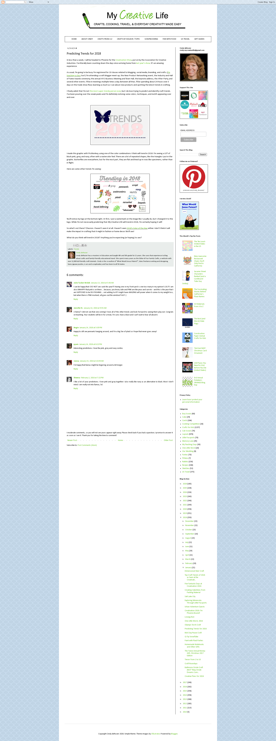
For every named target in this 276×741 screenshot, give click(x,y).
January (188, 568)
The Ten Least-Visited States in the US (200, 244)
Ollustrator (155, 734)
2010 (185, 712)
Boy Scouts (186, 414)
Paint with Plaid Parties (194, 641)
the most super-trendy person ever (105, 91)
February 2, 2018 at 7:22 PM (92, 378)
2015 (185, 691)
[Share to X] (80, 245)
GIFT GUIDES (199, 39)
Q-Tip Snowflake (191, 637)
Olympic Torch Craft (193, 625)
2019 (185, 513)
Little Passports (188, 438)
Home (120, 440)
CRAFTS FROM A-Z (105, 39)
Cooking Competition (191, 424)
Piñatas (185, 458)
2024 (185, 492)
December (189, 521)
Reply (76, 299)
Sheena (77, 378)
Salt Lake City (190, 596)
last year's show (143, 63)
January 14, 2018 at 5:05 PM (90, 328)
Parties (185, 455)
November (189, 525)
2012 (185, 704)
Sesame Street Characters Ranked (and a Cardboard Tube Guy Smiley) (194, 277)
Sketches (185, 468)
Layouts (185, 434)
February (189, 563)
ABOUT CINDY (87, 39)
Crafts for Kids (188, 427)
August (188, 538)
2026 (185, 484)
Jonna (76, 361)
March (188, 559)
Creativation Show (124, 60)
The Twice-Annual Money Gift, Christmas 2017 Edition (195, 653)
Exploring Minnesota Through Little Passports (196, 601)
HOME (74, 39)
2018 (185, 517)
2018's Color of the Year (137, 228)
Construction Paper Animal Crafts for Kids (200, 336)
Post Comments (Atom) (87, 445)
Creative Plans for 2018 (194, 676)
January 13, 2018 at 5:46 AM (102, 283)
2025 (185, 488)
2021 (185, 505)
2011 (185, 708)
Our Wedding (187, 451)
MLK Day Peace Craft (193, 633)
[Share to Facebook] (82, 245)
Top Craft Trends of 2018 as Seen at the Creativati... (195, 577)
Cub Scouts (186, 431)
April (187, 555)
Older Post (168, 440)
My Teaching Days (189, 444)
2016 (185, 687)
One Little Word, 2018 (194, 621)
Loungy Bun (189, 617)
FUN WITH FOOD (169, 39)
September (190, 534)
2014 (185, 695)
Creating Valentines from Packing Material (195, 591)
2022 (185, 501)
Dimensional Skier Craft (194, 571)
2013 (185, 699)
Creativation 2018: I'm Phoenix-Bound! (194, 612)
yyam (76, 344)
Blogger (174, 734)
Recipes (185, 465)
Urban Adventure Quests (195, 607)
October (188, 530)
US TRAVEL (185, 39)
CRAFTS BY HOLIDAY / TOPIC (128, 39)
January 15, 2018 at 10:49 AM (92, 361)
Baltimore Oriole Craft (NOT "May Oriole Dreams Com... (194, 669)
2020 (185, 509)
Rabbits (185, 462)
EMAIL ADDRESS (187, 130)
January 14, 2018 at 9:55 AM (95, 308)
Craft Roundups (191, 664)
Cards (184, 420)
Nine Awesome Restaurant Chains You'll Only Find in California (200, 261)
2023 (185, 496)
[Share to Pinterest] (85, 245)
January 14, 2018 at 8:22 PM (90, 344)
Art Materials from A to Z (199, 305)
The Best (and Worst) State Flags (199, 321)
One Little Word (188, 448)
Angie (76, 328)
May (187, 551)
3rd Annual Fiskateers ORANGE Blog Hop (199, 381)
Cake (184, 417)
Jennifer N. (78, 308)
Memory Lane (187, 441)
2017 (185, 682)
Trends (76, 249)
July (187, 542)
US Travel (186, 472)
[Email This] (74, 245)
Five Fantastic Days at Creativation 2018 (193, 585)
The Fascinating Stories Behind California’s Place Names (200, 293)
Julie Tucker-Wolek (82, 283)
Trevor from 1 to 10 (193, 660)
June (187, 547)
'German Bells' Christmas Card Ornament (200, 350)
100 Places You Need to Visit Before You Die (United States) (200, 366)
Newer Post (72, 440)
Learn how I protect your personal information (192, 401)
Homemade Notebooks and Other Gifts (194, 645)
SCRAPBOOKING (151, 39)
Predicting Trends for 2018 (196, 629)
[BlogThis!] (77, 245)
